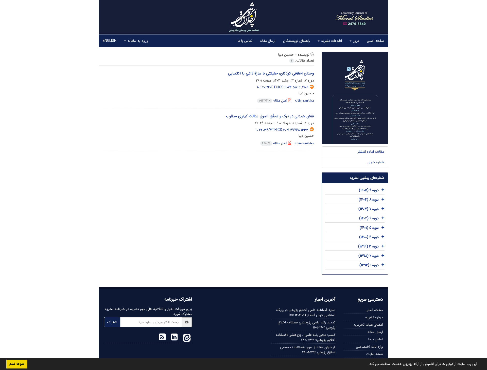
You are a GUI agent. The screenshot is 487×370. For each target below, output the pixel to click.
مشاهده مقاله (304, 100)
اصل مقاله (273, 100)
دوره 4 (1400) (369, 237)
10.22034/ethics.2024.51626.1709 (282, 87)
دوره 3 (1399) (368, 246)
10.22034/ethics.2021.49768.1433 (281, 130)
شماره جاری (376, 162)
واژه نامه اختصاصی (369, 346)
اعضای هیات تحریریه (368, 324)
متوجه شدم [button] (16, 363)
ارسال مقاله (267, 41)
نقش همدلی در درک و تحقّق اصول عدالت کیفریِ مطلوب (270, 116)
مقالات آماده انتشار (371, 151)
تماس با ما (245, 41)
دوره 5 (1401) (369, 227)
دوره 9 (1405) (369, 190)
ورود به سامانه (137, 41)
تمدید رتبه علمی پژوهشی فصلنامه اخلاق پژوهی (306, 325)
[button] (366, 364)
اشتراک (112, 322)
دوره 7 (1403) (368, 209)
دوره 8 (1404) (369, 199)
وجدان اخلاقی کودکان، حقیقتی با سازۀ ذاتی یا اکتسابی (270, 73)
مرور (355, 41)
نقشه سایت (374, 354)
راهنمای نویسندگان (296, 41)
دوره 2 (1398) (368, 256)
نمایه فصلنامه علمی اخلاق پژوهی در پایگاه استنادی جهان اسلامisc (305, 312)
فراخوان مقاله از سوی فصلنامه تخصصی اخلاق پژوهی (307, 349)
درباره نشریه (374, 317)
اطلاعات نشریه (331, 41)
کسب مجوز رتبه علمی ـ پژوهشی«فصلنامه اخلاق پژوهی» (305, 337)
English (109, 41)
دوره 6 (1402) (369, 218)
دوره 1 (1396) (369, 265)
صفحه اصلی (375, 41)
